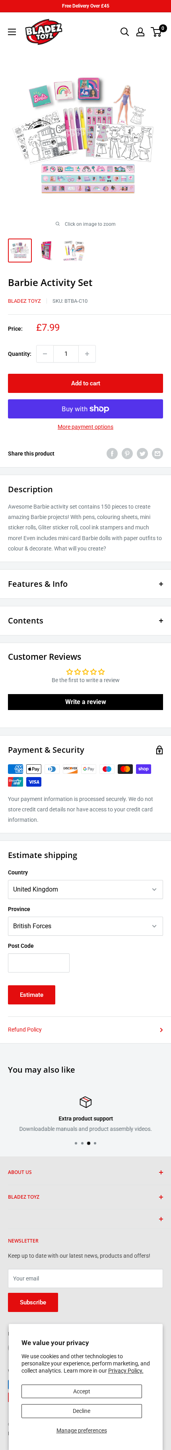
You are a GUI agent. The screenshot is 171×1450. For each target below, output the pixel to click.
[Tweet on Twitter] (142, 453)
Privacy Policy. (126, 1370)
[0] (156, 32)
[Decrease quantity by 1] (45, 353)
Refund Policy (25, 1029)
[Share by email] (157, 453)
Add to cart (85, 383)
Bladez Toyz (24, 301)
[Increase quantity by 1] (87, 353)
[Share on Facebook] (112, 453)
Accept (81, 1391)
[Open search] (124, 32)
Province (19, 909)
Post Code (21, 946)
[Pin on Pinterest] (127, 453)
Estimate (31, 994)
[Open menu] (12, 32)
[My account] (140, 32)
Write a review (85, 702)
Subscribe (33, 1302)
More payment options (85, 427)
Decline (81, 1411)
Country (18, 872)
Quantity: (19, 354)
